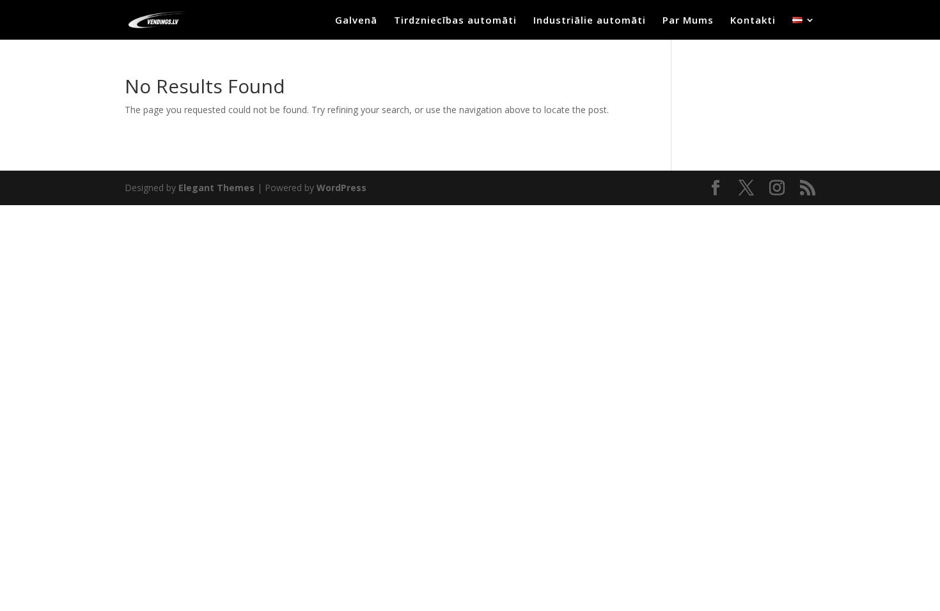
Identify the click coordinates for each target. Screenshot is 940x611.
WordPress (341, 188)
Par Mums (688, 20)
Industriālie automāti (589, 20)
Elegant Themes (216, 188)
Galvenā (356, 20)
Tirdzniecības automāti (455, 20)
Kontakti (753, 20)
